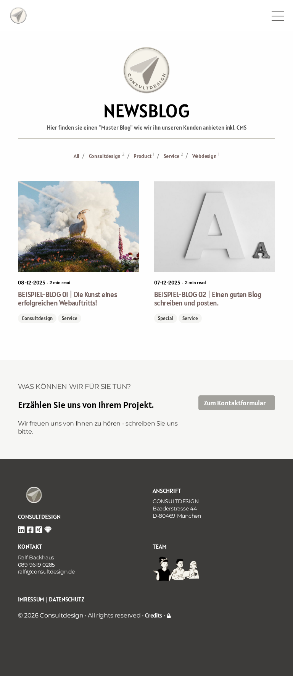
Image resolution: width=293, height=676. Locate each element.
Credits (153, 615)
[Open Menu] (278, 16)
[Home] (30, 499)
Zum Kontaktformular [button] (235, 402)
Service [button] (69, 318)
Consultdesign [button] (37, 318)
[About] (18, 15)
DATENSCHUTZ (66, 599)
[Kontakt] (177, 567)
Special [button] (165, 318)
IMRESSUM (31, 599)
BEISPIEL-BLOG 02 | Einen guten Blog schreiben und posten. (207, 298)
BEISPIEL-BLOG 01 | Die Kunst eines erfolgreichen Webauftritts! (67, 298)
